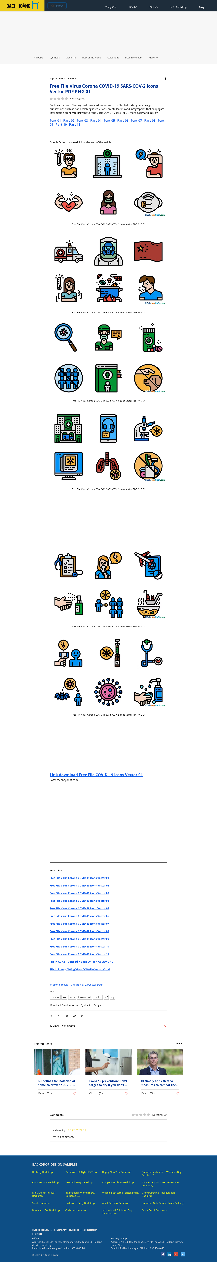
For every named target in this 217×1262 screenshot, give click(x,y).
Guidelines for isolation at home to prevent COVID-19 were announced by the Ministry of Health (57, 1084)
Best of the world (91, 57)
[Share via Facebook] (51, 1017)
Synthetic (55, 57)
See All (179, 1044)
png (112, 998)
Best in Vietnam (133, 57)
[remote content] (108, 135)
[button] (179, 57)
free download (84, 998)
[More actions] (165, 78)
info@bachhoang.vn (50, 1249)
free (64, 998)
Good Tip (71, 57)
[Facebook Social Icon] (163, 1256)
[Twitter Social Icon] (183, 1256)
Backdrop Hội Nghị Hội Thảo (81, 1173)
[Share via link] (74, 1017)
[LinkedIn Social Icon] (169, 1256)
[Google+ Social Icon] (176, 1256)
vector (72, 998)
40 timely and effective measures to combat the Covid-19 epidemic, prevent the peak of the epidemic (158, 1084)
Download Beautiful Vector (64, 1006)
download (55, 998)
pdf (106, 998)
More (152, 57)
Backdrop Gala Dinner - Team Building (163, 1204)
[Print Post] (82, 1017)
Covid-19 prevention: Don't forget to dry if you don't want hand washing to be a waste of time (108, 1084)
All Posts (38, 57)
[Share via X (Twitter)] (59, 1017)
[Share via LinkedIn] (66, 1017)
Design (97, 1006)
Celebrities (113, 57)
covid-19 (98, 998)
